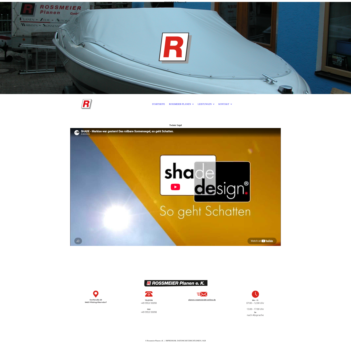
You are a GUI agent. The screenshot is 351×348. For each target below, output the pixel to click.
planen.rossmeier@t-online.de (202, 300)
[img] (175, 48)
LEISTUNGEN (205, 104)
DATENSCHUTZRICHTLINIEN (189, 341)
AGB (204, 341)
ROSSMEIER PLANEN (180, 104)
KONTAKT (223, 104)
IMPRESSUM (171, 341)
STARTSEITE (158, 104)
